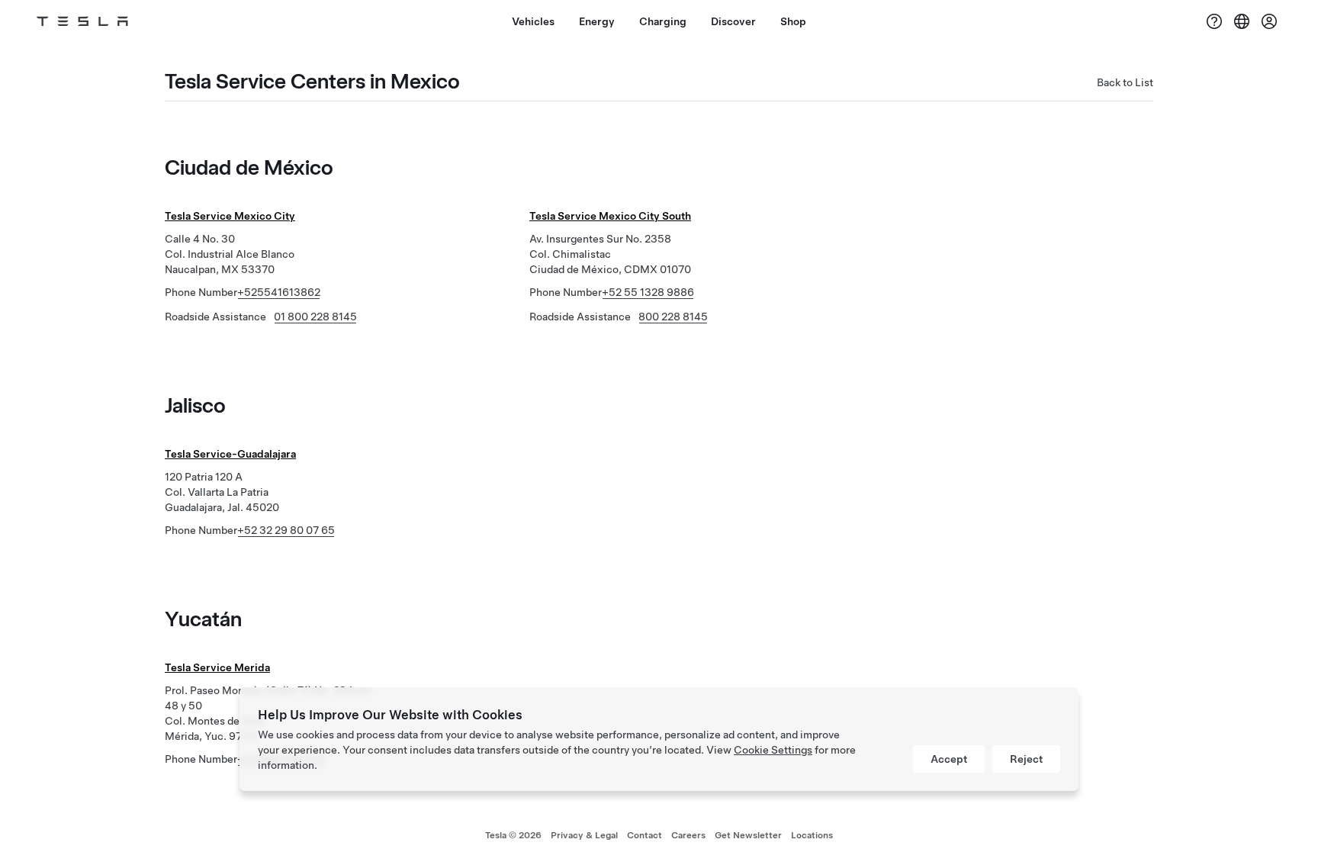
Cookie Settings (773, 750)
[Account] (1269, 21)
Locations (812, 835)
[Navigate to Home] (82, 21)
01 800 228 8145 (315, 316)
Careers (688, 835)
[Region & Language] (1242, 21)
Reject (1026, 759)
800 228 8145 (673, 316)
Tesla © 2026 (513, 835)
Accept (949, 759)
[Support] (1214, 21)
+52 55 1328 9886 (648, 292)
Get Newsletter (748, 835)
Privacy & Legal (584, 835)
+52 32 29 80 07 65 (286, 530)
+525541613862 (278, 292)
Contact (644, 835)
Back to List (1125, 82)
